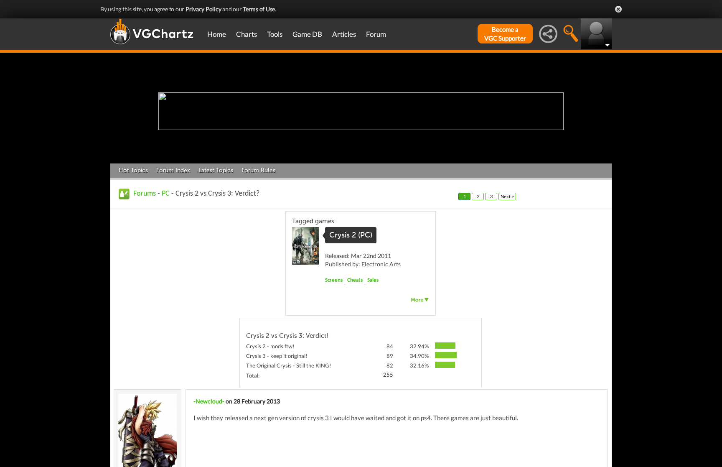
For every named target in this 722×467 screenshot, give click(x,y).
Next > (507, 196)
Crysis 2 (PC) (350, 235)
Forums (144, 194)
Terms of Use (259, 9)
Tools (274, 34)
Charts (246, 34)
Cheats (355, 280)
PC (166, 194)
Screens (334, 280)
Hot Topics (133, 170)
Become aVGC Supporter (505, 34)
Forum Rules (258, 170)
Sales (373, 280)
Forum (376, 34)
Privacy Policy (203, 9)
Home (216, 34)
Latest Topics (215, 170)
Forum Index (173, 170)
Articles (344, 34)
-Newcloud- (208, 401)
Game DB (307, 34)
